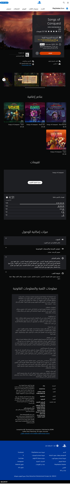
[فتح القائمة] (68, 2)
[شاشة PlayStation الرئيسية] (39, 2)
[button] (26, 65)
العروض (24, 9)
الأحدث (43, 9)
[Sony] (4, 483)
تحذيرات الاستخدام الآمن (29, 408)
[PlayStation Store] (60, 8)
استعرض (8, 9)
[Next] (3, 79)
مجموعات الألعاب (33, 9)
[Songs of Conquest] (53, 79)
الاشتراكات (17, 9)
